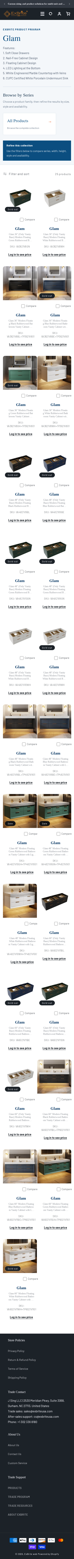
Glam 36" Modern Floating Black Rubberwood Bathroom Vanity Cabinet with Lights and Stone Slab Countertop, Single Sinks (20, 323)
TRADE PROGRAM (19, 1496)
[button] (50, 13)
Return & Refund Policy (22, 1359)
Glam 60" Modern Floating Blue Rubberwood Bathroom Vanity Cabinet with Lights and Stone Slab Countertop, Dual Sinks (21, 1207)
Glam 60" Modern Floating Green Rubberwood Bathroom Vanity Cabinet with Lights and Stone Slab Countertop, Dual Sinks (55, 1207)
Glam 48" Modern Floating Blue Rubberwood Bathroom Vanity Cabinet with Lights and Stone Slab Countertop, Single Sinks (55, 762)
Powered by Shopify (48, 1554)
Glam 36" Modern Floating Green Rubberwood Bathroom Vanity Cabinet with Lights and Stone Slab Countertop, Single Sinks (20, 413)
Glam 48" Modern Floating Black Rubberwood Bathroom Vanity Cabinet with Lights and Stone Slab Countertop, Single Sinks (21, 762)
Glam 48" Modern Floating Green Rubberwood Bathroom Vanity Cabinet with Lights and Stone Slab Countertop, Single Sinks (55, 851)
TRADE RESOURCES (20, 1505)
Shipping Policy (17, 1377)
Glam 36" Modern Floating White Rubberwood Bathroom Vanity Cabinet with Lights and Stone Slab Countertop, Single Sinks (55, 413)
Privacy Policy (16, 1351)
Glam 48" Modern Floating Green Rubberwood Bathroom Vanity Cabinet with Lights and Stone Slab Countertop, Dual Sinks (22, 851)
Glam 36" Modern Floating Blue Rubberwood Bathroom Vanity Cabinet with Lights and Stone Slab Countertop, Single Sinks (55, 323)
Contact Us (14, 1454)
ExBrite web (30, 1554)
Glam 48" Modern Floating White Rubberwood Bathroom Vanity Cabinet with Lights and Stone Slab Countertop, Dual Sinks (22, 941)
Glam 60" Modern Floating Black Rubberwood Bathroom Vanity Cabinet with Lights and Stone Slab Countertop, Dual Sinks (55, 1117)
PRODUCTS (15, 1488)
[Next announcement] (69, 4)
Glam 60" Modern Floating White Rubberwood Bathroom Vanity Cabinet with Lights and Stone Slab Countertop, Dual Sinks (21, 1296)
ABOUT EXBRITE (18, 1514)
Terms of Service (18, 1368)
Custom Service (17, 1463)
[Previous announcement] (4, 4)
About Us (13, 1445)
